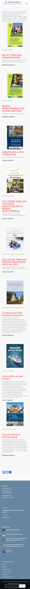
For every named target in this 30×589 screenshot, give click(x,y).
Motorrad (4, 566)
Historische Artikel (6, 572)
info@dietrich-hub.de (8, 497)
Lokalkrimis (5, 515)
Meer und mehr (6, 569)
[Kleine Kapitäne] (15, 86)
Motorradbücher (6, 517)
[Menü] (25, 3)
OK (22, 586)
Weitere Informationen (11, 586)
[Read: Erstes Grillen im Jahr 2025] (3, 530)
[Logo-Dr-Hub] (12, 3)
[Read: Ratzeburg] (3, 551)
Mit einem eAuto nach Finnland (14, 534)
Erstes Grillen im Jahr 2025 (12, 530)
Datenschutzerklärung (7, 577)
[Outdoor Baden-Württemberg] (15, 181)
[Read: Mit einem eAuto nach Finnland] (3, 535)
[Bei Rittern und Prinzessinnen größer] (15, 35)
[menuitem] (25, 3)
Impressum (5, 574)
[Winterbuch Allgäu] (15, 239)
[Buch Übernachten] (15, 137)
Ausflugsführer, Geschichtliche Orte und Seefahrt (12, 511)
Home (3, 564)
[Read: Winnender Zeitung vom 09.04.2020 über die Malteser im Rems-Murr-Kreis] (3, 539)
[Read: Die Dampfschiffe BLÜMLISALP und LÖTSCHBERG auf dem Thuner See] (3, 545)
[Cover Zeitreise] (15, 414)
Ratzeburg (8, 550)
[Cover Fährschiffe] (15, 356)
